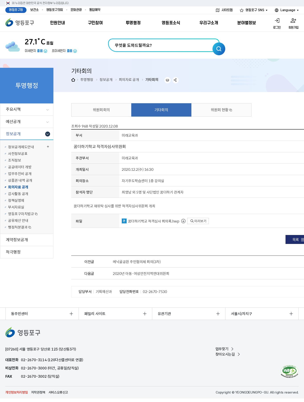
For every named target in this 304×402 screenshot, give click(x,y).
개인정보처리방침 (16, 392)
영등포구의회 (54, 10)
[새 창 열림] (289, 371)
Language (287, 10)
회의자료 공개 (129, 79)
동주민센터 (19, 313)
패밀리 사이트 (94, 313)
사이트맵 (227, 10)
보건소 (34, 10)
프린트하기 (167, 80)
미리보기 (200, 221)
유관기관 (164, 313)
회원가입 (293, 27)
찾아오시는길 (225, 354)
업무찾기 (221, 349)
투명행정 (86, 79)
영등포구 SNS (254, 10)
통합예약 (94, 10)
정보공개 (105, 79)
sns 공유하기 (175, 80)
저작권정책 (38, 392)
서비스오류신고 (58, 392)
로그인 (277, 27)
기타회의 (151, 79)
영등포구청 (16, 10)
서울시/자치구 (241, 313)
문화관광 (76, 10)
